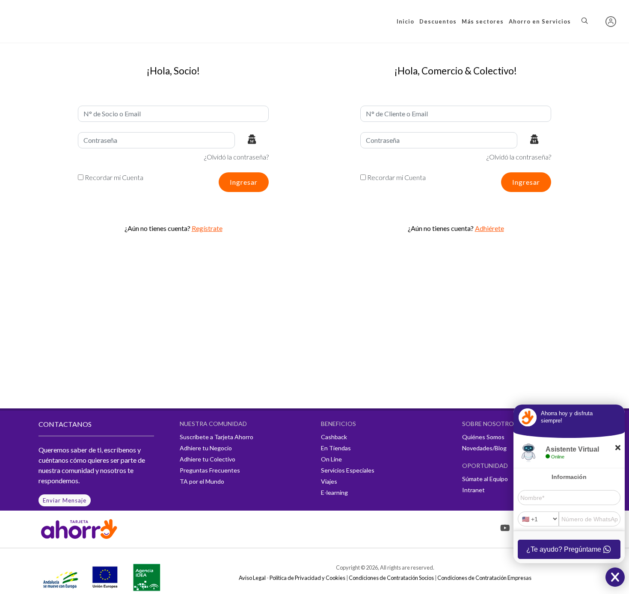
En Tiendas (336, 448)
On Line (331, 459)
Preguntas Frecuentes (210, 470)
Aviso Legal (252, 577)
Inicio (405, 21)
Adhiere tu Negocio (206, 448)
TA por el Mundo (202, 481)
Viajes (329, 481)
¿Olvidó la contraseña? (236, 157)
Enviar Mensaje (64, 500)
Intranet (473, 490)
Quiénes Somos (483, 436)
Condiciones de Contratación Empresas (484, 577)
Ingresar (244, 182)
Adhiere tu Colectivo (207, 459)
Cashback (334, 436)
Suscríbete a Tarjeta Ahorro (216, 436)
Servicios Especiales (347, 470)
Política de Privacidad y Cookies (307, 577)
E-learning (334, 492)
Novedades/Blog (484, 448)
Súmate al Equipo (485, 478)
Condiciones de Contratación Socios (391, 577)
